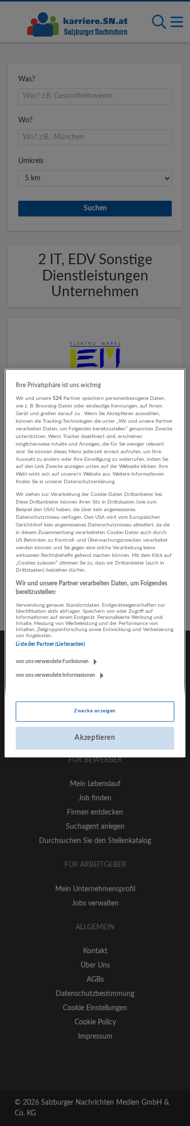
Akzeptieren (95, 737)
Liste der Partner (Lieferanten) (50, 644)
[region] (95, 562)
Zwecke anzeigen (95, 710)
